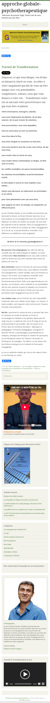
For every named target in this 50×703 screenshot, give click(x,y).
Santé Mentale (8, 548)
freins (10, 368)
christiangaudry (9, 623)
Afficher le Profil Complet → (13, 649)
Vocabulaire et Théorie (11, 556)
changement (37, 366)
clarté (43, 366)
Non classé (7, 544)
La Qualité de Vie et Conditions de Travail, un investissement (24, 510)
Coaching (5, 368)
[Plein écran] (43, 684)
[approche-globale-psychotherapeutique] (25, 42)
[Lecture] (7, 684)
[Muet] (39, 684)
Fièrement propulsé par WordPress (17, 698)
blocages (29, 366)
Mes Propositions (14, 366)
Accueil (6, 533)
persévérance (17, 368)
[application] (25, 674)
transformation (27, 368)
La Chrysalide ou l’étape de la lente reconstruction (21, 500)
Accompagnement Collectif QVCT (15, 529)
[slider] (23, 683)
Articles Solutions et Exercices (14, 537)
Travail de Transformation (20, 67)
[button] (25, 674)
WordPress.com (25, 700)
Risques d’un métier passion (13, 496)
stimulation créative (10, 552)
